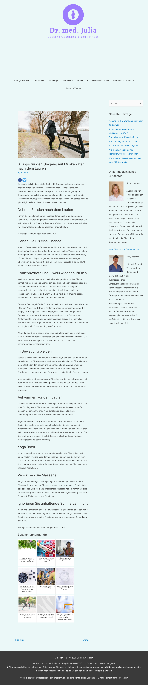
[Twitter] (24, 180)
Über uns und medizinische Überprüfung (53, 663)
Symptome (23, 172)
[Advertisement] (74, 59)
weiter (87, 640)
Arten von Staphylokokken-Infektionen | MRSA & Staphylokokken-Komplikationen (123, 133)
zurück (19, 640)
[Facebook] (20, 180)
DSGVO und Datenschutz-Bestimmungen (94, 663)
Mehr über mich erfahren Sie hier (124, 249)
